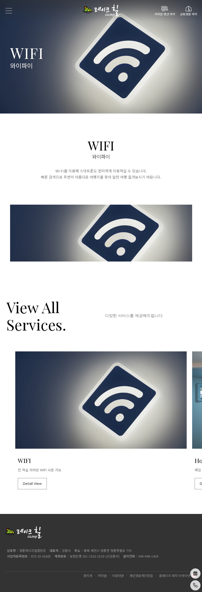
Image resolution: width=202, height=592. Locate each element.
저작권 (102, 576)
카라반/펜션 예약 (164, 14)
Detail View (32, 483)
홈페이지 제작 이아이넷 (174, 576)
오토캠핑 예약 (188, 14)
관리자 (88, 576)
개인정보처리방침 (141, 576)
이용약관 (118, 576)
